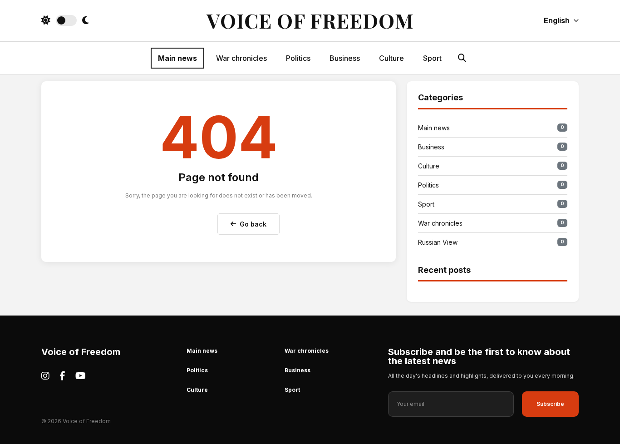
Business (345, 58)
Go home (189, 222)
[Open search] (462, 58)
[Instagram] (45, 376)
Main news (177, 58)
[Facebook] (62, 376)
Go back (253, 224)
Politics (298, 58)
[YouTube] (80, 376)
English (557, 20)
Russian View (491, 242)
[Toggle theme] (65, 20)
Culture (391, 58)
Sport (432, 58)
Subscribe (550, 403)
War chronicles (241, 58)
